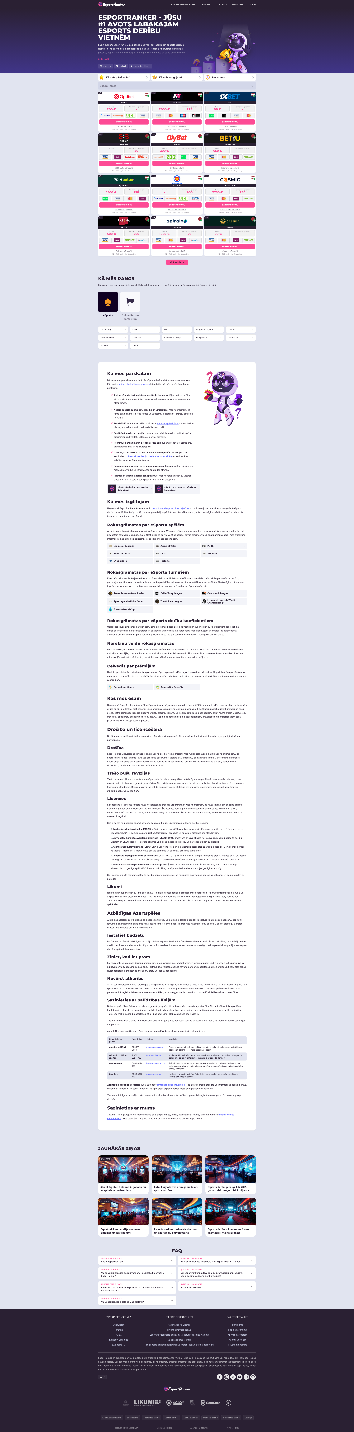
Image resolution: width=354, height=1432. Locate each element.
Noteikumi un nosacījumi (127, 1427)
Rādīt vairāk (175, 262)
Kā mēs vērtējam (237, 1339)
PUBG (119, 1334)
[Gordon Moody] (175, 1403)
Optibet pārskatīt (124, 126)
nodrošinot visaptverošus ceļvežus (170, 508)
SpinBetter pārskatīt (124, 209)
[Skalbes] (192, 1403)
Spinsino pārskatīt (177, 251)
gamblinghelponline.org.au (170, 1084)
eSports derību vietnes (183, 4)
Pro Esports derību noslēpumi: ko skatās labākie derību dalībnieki (179, 1344)
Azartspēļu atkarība (199, 1427)
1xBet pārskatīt (230, 126)
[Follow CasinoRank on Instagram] (226, 1377)
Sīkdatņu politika (164, 1427)
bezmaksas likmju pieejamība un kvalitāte (150, 456)
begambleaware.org (155, 1063)
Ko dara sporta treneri (179, 1339)
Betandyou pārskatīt (230, 168)
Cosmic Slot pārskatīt (230, 209)
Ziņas (253, 4)
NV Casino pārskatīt (177, 126)
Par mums (237, 1324)
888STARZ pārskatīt (124, 168)
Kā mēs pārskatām (237, 1334)
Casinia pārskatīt (230, 251)
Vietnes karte (233, 1427)
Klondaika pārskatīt (177, 209)
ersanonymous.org (154, 1047)
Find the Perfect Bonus (179, 1329)
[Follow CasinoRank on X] (233, 1377)
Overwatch (118, 1324)
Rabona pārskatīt (124, 251)
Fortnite (118, 1329)
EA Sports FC (118, 1344)
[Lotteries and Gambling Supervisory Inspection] (126, 1403)
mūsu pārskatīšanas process (134, 384)
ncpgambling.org (154, 1055)
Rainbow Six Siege (118, 1339)
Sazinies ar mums (237, 1329)
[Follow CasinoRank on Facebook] (219, 1377)
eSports (206, 4)
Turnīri (221, 4)
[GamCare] (210, 1403)
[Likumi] (147, 1403)
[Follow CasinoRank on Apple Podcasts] (253, 1377)
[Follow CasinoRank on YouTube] (239, 1377)
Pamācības (237, 4)
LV (101, 1377)
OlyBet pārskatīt (177, 168)
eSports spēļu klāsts (168, 423)
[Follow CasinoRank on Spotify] (246, 1377)
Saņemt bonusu (124, 122)
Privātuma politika (237, 1344)
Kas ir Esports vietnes (179, 1324)
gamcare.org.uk (153, 1074)
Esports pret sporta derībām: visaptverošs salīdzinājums (179, 1334)
